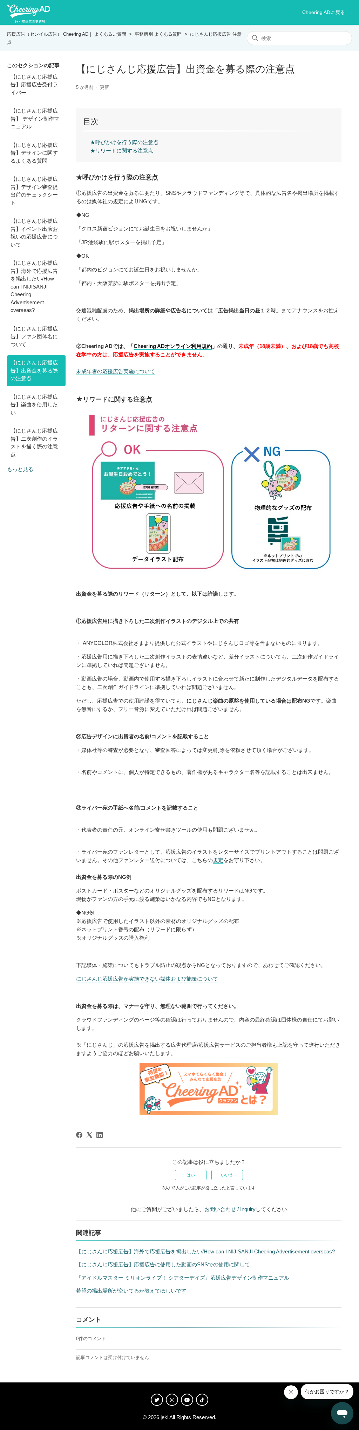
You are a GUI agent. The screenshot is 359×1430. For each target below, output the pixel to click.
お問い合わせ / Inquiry (230, 1209)
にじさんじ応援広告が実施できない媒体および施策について (147, 979)
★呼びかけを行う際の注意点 (124, 142)
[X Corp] (89, 1135)
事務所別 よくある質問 (158, 34)
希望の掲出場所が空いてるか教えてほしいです (131, 1291)
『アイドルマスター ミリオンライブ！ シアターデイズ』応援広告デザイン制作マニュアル (182, 1278)
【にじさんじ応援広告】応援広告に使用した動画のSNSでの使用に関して (163, 1264)
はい (191, 1175)
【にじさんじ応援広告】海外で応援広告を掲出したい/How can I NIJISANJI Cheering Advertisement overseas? (34, 286)
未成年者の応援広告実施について (115, 371)
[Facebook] (79, 1135)
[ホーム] (28, 12)
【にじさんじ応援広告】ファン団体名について (34, 336)
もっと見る (20, 469)
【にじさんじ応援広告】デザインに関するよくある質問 (34, 153)
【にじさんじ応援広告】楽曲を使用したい (34, 404)
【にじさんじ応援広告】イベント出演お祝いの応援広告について (34, 233)
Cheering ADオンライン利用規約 (173, 346)
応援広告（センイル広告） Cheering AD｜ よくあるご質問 (66, 34)
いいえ (227, 1175)
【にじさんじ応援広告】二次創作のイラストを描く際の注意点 (34, 442)
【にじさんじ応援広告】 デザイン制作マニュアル (35, 118)
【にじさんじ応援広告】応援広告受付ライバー (34, 84)
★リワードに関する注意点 (121, 151)
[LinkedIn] (99, 1135)
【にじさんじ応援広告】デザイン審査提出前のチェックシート (34, 191)
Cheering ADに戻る (323, 12)
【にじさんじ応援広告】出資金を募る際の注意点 (34, 370)
